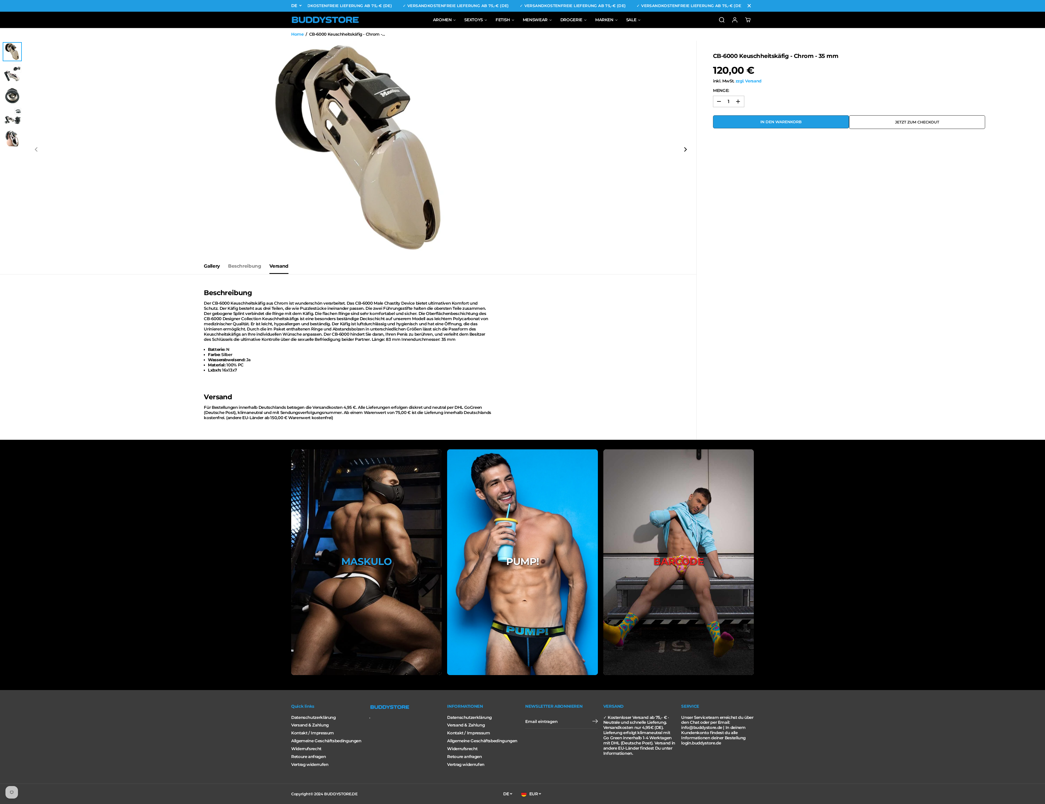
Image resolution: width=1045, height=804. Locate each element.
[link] (405, 707)
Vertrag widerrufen (309, 764)
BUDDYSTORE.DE (340, 794)
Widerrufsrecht (306, 748)
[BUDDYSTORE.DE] (325, 20)
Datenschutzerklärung (313, 717)
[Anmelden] (735, 20)
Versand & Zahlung (310, 725)
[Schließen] (749, 5)
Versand (278, 266)
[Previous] (36, 150)
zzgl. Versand (748, 81)
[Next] (685, 150)
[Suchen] (722, 20)
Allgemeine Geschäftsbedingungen (326, 740)
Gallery (212, 266)
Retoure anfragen (308, 756)
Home (297, 34)
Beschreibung (244, 266)
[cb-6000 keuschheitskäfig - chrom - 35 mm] (360, 149)
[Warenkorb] (748, 20)
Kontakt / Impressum (312, 733)
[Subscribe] (595, 722)
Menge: (721, 90)
